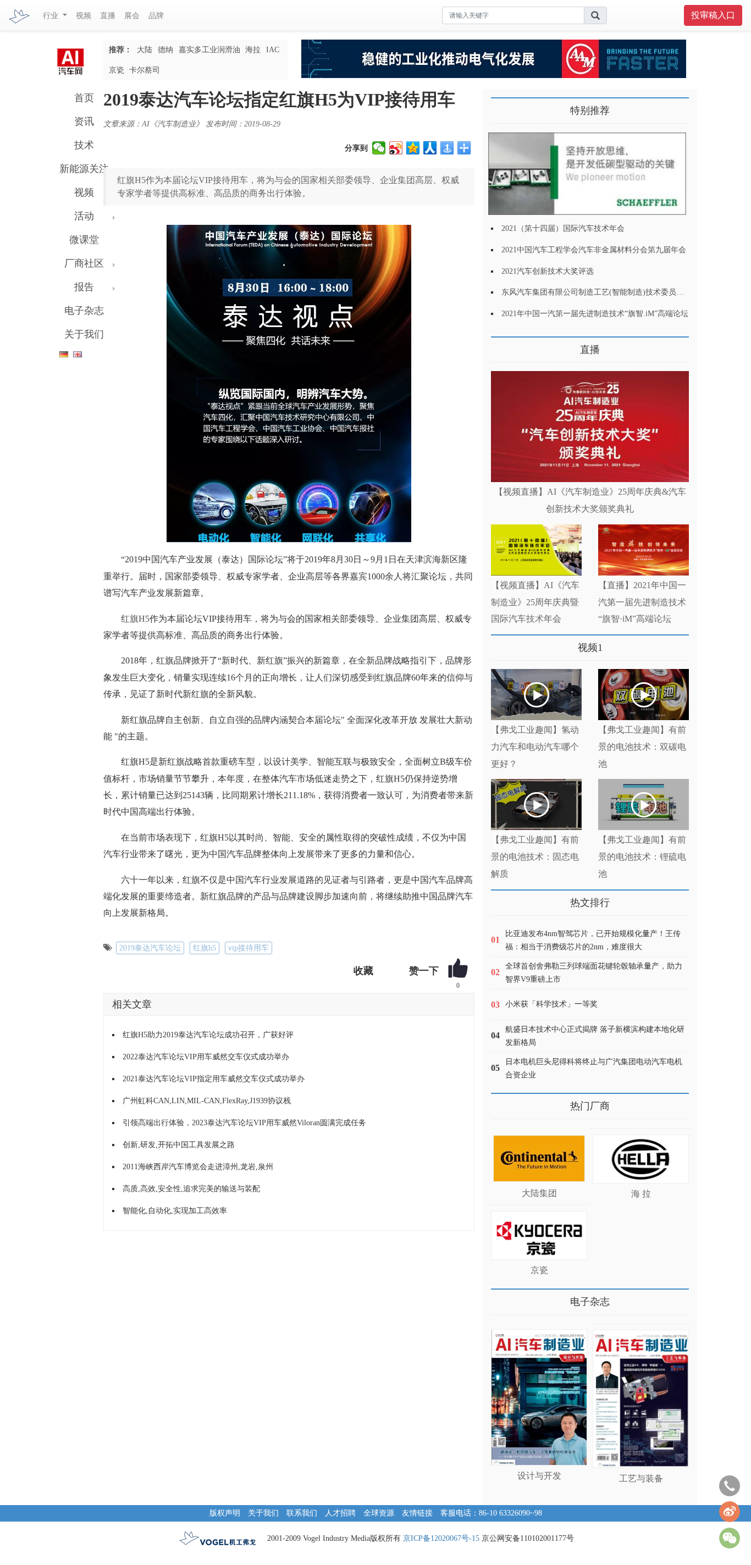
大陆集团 (539, 1193)
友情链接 (417, 1513)
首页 (84, 97)
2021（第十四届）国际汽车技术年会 (563, 228)
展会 (132, 16)
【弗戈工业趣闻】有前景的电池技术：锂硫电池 (642, 856)
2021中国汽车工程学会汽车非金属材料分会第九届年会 (593, 250)
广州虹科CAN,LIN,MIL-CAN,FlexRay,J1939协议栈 (207, 1101)
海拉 (253, 50)
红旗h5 (204, 948)
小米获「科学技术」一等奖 (551, 1004)
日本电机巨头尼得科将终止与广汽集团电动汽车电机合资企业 (593, 1068)
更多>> (502, 345)
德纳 (165, 50)
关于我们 (84, 334)
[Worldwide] (76, 352)
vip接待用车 (248, 948)
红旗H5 (135, 618)
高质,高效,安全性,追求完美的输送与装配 (191, 1189)
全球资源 (378, 1513)
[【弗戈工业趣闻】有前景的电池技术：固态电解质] (536, 804)
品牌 (156, 16)
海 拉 (641, 1193)
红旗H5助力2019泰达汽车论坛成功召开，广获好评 (208, 1035)
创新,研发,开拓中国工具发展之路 (179, 1145)
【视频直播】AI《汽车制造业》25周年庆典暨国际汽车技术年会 (535, 602)
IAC (272, 50)
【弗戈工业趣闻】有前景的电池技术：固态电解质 (535, 856)
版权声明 (224, 1513)
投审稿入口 (713, 15)
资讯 (84, 121)
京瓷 (116, 70)
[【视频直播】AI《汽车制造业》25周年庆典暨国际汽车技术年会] (536, 550)
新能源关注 (84, 168)
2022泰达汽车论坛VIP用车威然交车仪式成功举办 (206, 1057)
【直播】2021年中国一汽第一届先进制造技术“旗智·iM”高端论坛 (642, 602)
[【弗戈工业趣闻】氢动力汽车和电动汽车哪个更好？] (536, 694)
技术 (84, 145)
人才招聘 (340, 1513)
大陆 (144, 50)
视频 (83, 16)
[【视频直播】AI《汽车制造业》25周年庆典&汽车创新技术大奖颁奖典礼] (590, 427)
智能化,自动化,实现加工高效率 (175, 1211)
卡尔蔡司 (144, 70)
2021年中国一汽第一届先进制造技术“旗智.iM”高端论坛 (594, 313)
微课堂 (84, 239)
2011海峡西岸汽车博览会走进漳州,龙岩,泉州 (198, 1167)
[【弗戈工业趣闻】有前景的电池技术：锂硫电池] (643, 804)
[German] (61, 352)
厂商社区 (84, 263)
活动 (84, 216)
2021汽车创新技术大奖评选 (547, 271)
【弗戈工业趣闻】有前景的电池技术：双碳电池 (642, 746)
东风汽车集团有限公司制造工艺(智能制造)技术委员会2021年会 (608, 292)
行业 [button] (51, 16)
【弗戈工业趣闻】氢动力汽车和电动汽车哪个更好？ (535, 746)
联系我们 (301, 1513)
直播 (107, 16)
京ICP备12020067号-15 (441, 1538)
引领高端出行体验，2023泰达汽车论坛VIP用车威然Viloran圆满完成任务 (244, 1123)
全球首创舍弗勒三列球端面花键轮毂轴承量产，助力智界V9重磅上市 (593, 972)
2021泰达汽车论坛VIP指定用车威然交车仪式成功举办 (214, 1079)
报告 (84, 286)
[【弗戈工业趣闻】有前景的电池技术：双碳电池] (643, 694)
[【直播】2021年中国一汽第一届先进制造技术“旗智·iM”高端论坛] (643, 550)
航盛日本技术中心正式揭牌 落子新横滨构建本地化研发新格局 (594, 1036)
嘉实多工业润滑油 (209, 50)
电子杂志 (84, 310)
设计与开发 (539, 1475)
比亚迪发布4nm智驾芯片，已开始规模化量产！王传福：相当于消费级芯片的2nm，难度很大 (593, 940)
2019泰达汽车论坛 (150, 948)
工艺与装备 (641, 1478)
